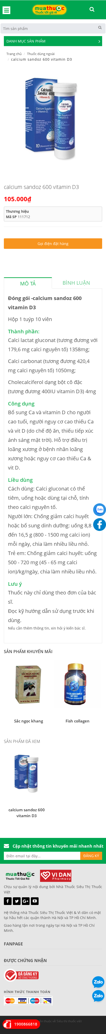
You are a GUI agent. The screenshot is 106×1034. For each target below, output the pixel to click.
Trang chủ (14, 53)
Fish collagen (78, 720)
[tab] (28, 283)
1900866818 (25, 1024)
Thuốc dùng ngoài (41, 53)
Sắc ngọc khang (28, 720)
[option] (51, 118)
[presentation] (28, 283)
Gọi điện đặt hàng (53, 243)
